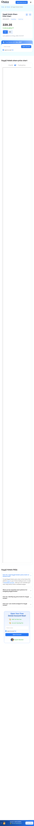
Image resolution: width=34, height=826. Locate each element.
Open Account (26, 46)
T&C (13, 50)
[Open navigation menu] (31, 2)
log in (8, 581)
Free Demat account (9, 582)
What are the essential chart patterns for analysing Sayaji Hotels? (15, 590)
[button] (27, 14)
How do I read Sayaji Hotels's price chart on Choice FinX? (16, 575)
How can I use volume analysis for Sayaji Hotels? (15, 604)
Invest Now (29, 823)
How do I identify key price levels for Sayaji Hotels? (16, 597)
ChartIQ (10, 65)
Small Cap (20, 19)
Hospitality (13, 19)
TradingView (22, 65)
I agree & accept (9, 50)
